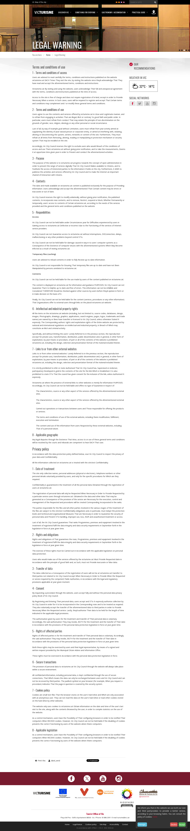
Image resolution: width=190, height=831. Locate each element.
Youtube (147, 103)
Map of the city (40, 2)
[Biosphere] (127, 797)
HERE (155, 817)
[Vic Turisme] (43, 11)
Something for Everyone (85, 12)
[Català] (116, 2)
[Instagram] (118, 778)
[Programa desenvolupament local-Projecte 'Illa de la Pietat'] (63, 793)
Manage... (142, 824)
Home (48, 54)
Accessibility (114, 824)
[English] (124, 2)
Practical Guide (138, 12)
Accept (182, 824)
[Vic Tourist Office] (148, 793)
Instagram (154, 103)
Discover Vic (63, 12)
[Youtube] (103, 778)
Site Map (103, 824)
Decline (174, 824)
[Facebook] (71, 778)
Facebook (132, 103)
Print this (41, 760)
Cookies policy (90, 824)
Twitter (139, 103)
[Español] (119, 2)
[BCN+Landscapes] (105, 792)
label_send (55, 760)
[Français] (121, 2)
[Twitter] (87, 778)
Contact (125, 824)
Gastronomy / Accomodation (114, 12)
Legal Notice (77, 824)
